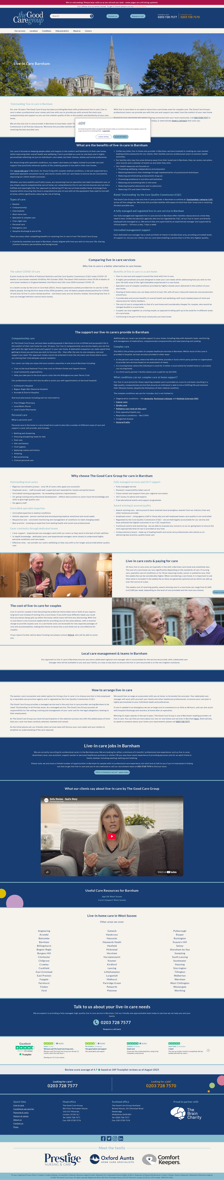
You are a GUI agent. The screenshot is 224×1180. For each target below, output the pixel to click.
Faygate (44, 979)
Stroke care (121, 405)
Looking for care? (163, 14)
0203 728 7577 (183, 721)
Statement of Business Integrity (201, 1175)
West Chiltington (179, 983)
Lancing (112, 968)
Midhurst (112, 979)
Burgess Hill (44, 953)
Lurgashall (112, 975)
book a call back (179, 121)
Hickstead (111, 949)
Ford (44, 990)
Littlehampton (112, 971)
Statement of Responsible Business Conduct (151, 1175)
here (196, 719)
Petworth (112, 986)
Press (15, 1127)
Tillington (180, 971)
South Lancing (180, 957)
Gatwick (112, 930)
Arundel (44, 934)
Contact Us (112, 16)
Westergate (179, 986)
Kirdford (112, 964)
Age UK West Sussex (112, 896)
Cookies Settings (51, 1175)
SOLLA (71, 635)
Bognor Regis (44, 949)
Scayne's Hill (180, 942)
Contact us (18, 1123)
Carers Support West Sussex (112, 900)
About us (76, 31)
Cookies (41, 1175)
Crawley (44, 964)
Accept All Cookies (121, 136)
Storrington (179, 968)
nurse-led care (21, 171)
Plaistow (112, 990)
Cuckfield (44, 968)
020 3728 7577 (201, 117)
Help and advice (62, 31)
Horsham (112, 953)
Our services (20, 31)
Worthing (180, 990)
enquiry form (140, 6)
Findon (44, 986)
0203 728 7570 (161, 1085)
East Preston (44, 975)
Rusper (180, 934)
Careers (88, 31)
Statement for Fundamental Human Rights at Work (115, 1175)
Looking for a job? (186, 14)
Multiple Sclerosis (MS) (187, 398)
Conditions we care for (23, 1109)
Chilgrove (44, 960)
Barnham (44, 942)
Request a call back (112, 1029)
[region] (113, 130)
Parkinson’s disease (163, 398)
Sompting (180, 953)
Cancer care (122, 402)
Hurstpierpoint (112, 957)
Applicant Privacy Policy (27, 1175)
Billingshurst (44, 945)
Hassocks (112, 938)
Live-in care (18, 1105)
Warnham (180, 979)
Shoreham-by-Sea (180, 949)
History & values (20, 1116)
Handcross (112, 934)
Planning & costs (21, 1112)
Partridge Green (112, 983)
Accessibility (63, 1175)
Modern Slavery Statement (178, 1175)
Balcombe (44, 938)
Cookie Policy (106, 131)
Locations (34, 31)
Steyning (180, 964)
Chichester (44, 957)
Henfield (112, 945)
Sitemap (72, 1175)
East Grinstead (44, 971)
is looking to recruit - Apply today (112, 772)
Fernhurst (44, 983)
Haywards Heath (112, 942)
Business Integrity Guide (86, 1175)
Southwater (179, 960)
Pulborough (179, 930)
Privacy (14, 1175)
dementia (148, 398)
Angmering (44, 930)
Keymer (112, 960)
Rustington (180, 938)
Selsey (179, 945)
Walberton (180, 975)
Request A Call (138, 16)
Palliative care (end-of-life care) (131, 409)
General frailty (123, 422)
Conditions (46, 31)
